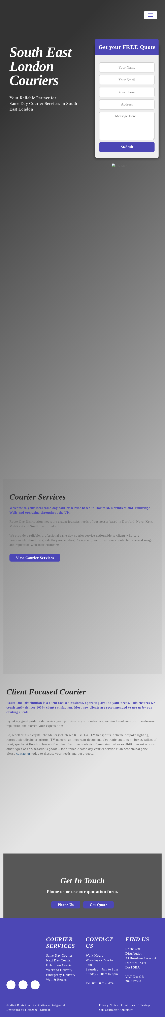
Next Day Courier (59, 960)
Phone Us (66, 905)
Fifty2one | (32, 1009)
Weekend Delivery (59, 970)
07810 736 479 (102, 983)
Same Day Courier (59, 955)
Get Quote (98, 905)
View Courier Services (35, 558)
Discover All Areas (28, 449)
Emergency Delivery (60, 975)
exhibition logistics (35, 408)
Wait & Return (56, 979)
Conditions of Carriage (136, 1005)
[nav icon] (150, 15)
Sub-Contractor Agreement (116, 1009)
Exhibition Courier (59, 965)
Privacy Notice (109, 1005)
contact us (23, 753)
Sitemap (45, 1009)
